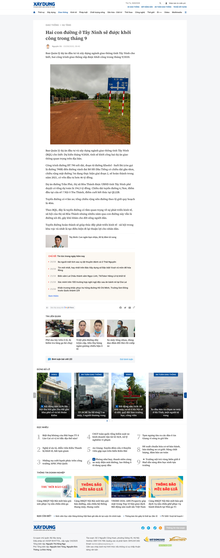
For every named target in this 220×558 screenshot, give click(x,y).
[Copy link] (134, 307)
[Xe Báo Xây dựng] (178, 538)
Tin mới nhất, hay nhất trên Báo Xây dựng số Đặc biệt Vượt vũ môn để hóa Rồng (94, 269)
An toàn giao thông (163, 7)
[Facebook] (120, 307)
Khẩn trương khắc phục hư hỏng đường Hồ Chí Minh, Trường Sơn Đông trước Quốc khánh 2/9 (93, 289)
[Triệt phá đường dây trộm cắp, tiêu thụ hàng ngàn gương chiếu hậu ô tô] (90, 328)
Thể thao (129, 12)
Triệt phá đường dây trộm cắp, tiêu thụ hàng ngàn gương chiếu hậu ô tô (89, 344)
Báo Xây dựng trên (57, 308)
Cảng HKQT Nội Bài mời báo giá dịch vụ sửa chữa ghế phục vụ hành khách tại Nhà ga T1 (166, 503)
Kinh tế (73, 12)
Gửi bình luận (126, 359)
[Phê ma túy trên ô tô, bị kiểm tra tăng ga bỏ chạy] (60, 328)
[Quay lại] (47, 307)
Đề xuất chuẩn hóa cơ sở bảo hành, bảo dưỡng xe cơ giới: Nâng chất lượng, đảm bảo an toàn (161, 449)
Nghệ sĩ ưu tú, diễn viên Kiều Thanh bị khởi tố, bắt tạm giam (62, 449)
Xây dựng (51, 12)
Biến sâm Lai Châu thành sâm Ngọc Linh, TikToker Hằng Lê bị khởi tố (92, 276)
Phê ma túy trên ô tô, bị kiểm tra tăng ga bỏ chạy (59, 341)
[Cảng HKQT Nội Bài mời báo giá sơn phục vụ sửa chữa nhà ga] (54, 487)
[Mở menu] (185, 12)
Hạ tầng (66, 25)
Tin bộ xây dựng (180, 7)
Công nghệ (140, 12)
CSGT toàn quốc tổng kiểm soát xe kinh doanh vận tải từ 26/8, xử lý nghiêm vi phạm (110, 436)
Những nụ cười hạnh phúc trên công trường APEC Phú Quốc (62, 462)
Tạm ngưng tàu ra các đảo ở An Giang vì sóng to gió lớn (159, 437)
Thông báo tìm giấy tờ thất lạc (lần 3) (141, 516)
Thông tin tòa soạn (175, 528)
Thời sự (41, 12)
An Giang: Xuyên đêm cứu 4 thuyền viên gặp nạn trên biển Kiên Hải (111, 449)
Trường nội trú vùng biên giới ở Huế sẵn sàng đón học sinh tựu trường (161, 462)
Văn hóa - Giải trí (114, 12)
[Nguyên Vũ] (48, 46)
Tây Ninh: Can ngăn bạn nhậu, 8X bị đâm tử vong (92, 237)
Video (166, 12)
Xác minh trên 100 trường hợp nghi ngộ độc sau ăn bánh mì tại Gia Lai (92, 282)
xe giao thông (133, 7)
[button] (107, 420)
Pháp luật (83, 12)
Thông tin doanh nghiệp (51, 473)
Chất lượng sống (97, 12)
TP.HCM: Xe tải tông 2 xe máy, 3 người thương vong (91, 414)
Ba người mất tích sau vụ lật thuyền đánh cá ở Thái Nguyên (87, 262)
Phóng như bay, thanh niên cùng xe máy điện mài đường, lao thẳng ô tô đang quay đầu (111, 462)
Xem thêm (53, 296)
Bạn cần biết (44, 516)
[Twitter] (125, 307)
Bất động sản (147, 7)
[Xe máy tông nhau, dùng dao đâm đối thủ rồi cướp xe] (121, 328)
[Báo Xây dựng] (44, 5)
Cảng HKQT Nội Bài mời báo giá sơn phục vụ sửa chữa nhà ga (54, 502)
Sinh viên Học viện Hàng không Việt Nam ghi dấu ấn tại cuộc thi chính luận (88, 516)
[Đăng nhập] (166, 3)
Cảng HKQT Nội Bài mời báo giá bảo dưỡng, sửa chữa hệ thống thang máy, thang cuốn (91, 503)
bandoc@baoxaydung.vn (102, 544)
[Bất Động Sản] (154, 539)
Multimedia (177, 12)
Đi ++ (159, 12)
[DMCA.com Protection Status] (165, 545)
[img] (90, 104)
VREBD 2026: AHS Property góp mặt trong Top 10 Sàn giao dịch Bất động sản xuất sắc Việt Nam (128, 503)
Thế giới (150, 12)
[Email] (129, 307)
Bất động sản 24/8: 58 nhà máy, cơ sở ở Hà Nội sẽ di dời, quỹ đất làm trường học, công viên (128, 411)
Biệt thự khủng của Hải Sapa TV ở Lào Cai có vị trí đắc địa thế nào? (61, 437)
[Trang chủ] (34, 12)
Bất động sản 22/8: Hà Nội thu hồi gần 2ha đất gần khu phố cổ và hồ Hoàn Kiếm (54, 411)
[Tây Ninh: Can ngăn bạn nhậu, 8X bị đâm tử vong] (57, 241)
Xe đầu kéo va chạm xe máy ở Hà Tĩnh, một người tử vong (166, 412)
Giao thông (63, 12)
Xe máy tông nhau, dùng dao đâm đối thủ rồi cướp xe (121, 342)
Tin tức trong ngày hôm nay (71, 256)
